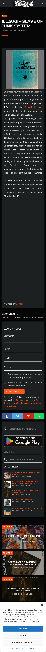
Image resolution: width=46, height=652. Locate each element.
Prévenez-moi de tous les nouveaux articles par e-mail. (25, 382)
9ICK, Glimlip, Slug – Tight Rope (27, 509)
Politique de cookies (17, 648)
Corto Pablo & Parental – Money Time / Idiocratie (25, 482)
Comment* (9, 335)
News (4, 16)
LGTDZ (19, 304)
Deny (23, 635)
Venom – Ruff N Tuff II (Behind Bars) (26, 473)
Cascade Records (33, 107)
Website (7, 367)
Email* (7, 358)
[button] (42, 605)
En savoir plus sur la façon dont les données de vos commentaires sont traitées (22, 403)
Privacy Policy (30, 648)
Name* (7, 348)
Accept (23, 628)
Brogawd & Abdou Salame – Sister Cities (25, 491)
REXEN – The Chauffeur (23, 500)
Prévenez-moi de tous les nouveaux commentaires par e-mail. (25, 374)
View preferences (23, 642)
